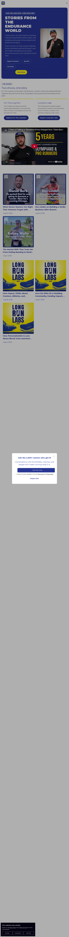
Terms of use (41, 474)
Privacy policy (49, 474)
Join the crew (37, 470)
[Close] (54, 456)
